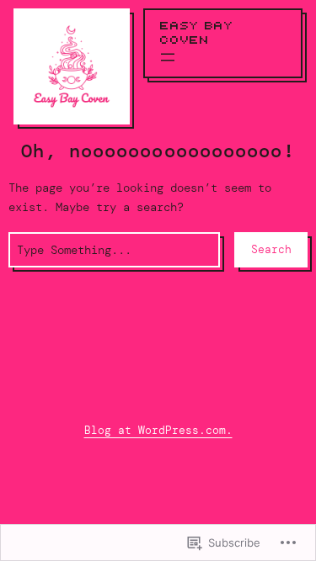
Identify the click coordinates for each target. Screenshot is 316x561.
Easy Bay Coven (197, 33)
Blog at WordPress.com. (158, 430)
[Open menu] (168, 57)
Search (271, 249)
